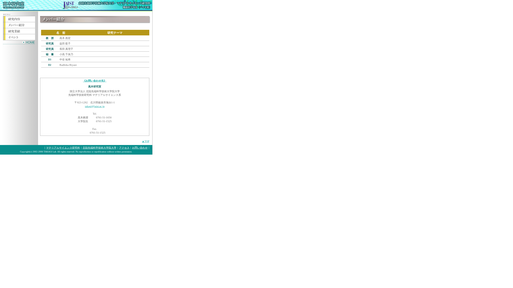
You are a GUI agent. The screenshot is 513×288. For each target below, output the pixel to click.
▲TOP (145, 141)
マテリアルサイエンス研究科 (63, 147)
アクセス (124, 147)
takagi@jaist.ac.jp (95, 106)
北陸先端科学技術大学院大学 (99, 147)
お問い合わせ (140, 147)
